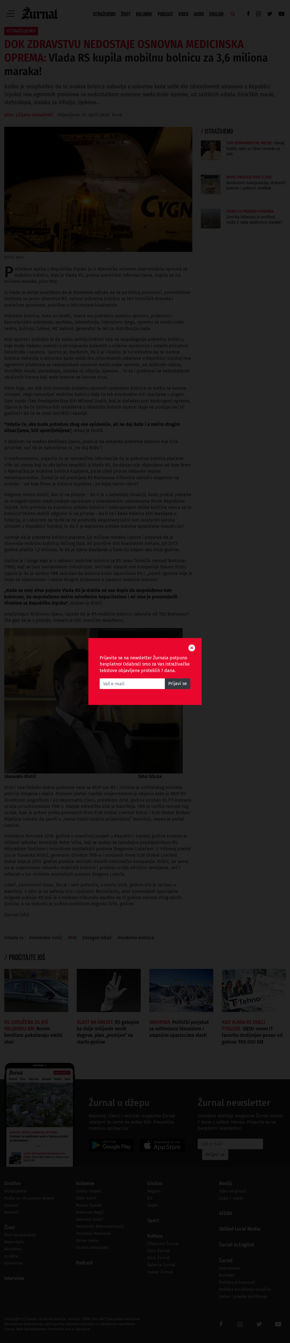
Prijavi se (177, 683)
